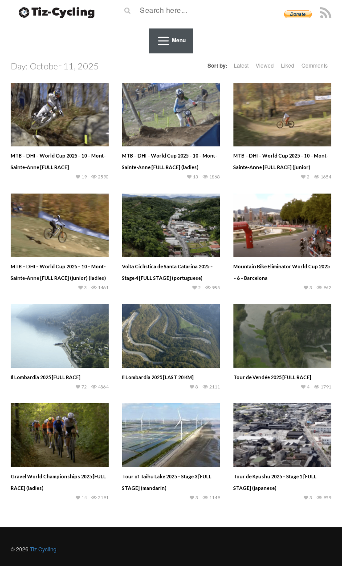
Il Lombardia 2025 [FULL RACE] (46, 377)
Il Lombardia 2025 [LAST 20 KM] (158, 377)
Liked (287, 65)
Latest (241, 65)
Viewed (265, 65)
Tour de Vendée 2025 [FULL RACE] (272, 377)
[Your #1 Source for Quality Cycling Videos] (54, 11)
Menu (179, 40)
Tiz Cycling (43, 549)
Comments (314, 65)
